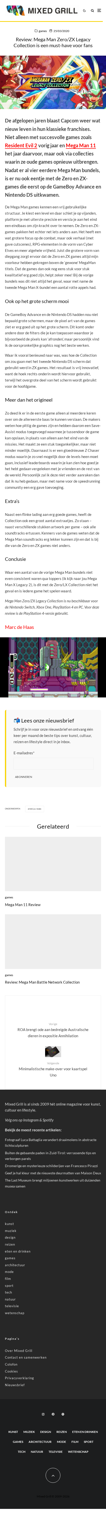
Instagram (31, 1120)
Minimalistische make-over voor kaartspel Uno (53, 1069)
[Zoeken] (92, 10)
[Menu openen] (99, 10)
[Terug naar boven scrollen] (53, 1475)
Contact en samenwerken (26, 1357)
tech (8, 1292)
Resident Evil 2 (21, 145)
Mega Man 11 (81, 145)
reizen (10, 1244)
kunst (9, 1224)
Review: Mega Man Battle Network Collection (42, 982)
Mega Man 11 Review (22, 904)
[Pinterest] (53, 1414)
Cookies (11, 1371)
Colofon (11, 1364)
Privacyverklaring (19, 1378)
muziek (11, 1231)
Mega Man (35, 809)
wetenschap (14, 1313)
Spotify (48, 1120)
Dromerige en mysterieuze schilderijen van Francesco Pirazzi (51, 1166)
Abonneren (23, 776)
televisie (12, 1306)
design (10, 1237)
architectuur (15, 1265)
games (43, 31)
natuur (10, 1299)
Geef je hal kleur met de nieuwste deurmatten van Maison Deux (53, 1173)
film (8, 1279)
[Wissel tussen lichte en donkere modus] (84, 10)
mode (9, 1272)
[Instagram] (43, 1414)
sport (9, 1286)
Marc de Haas (19, 627)
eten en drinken (18, 1251)
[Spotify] (63, 1414)
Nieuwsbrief (15, 1385)
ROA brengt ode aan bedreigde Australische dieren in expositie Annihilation (53, 1030)
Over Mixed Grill (18, 1351)
